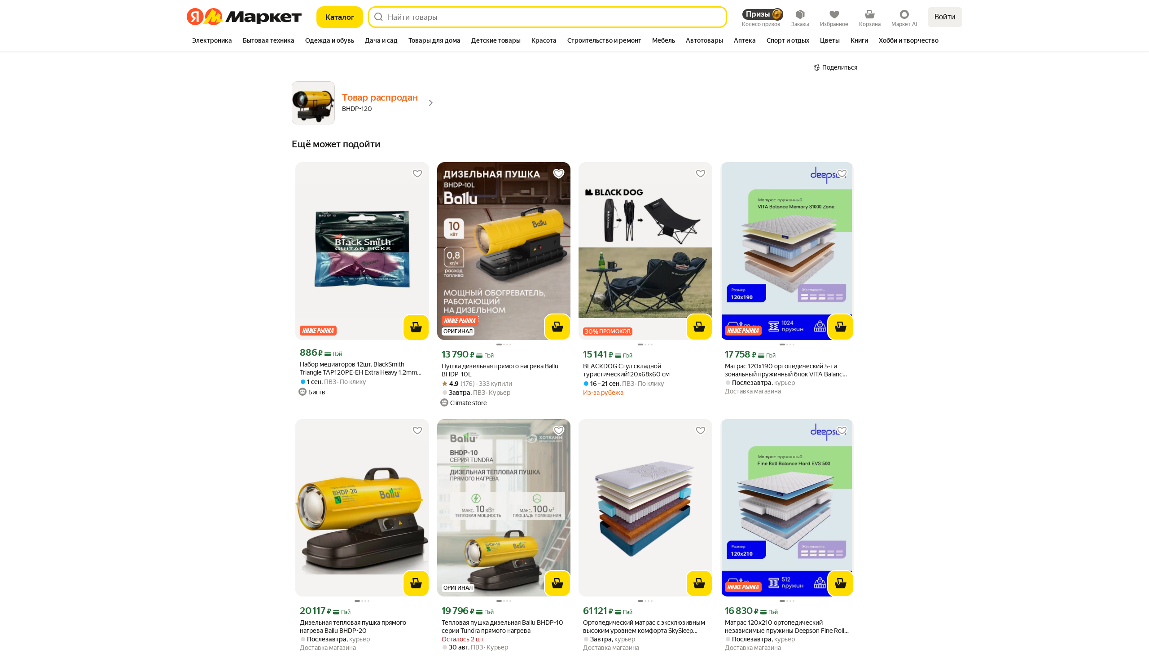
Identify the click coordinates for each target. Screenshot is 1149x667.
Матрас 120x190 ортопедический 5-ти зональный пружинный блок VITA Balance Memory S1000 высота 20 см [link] (785, 370)
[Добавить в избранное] (417, 174)
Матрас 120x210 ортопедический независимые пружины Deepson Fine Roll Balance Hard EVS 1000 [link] (784, 627)
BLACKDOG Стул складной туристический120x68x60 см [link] (626, 370)
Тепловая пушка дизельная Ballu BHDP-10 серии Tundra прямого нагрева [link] (502, 626)
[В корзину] (416, 327)
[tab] (212, 41)
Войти (945, 17)
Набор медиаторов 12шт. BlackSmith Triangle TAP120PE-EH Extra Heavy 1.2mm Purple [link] (358, 368)
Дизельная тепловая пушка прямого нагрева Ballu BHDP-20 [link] (353, 626)
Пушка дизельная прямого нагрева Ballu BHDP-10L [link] (500, 370)
